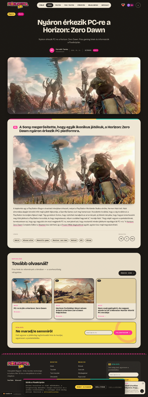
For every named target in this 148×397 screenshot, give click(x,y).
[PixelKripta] (18, 5)
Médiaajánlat (82, 373)
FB (121, 239)
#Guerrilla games (43, 240)
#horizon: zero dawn (60, 240)
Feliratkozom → (123, 332)
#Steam (88, 240)
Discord (18, 380)
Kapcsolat (105, 5)
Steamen (42, 225)
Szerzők (81, 370)
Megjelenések (93, 5)
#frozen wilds (28, 240)
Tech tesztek (69, 5)
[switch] (130, 5)
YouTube (10, 380)
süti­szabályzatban (51, 392)
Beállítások (100, 387)
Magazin (11, 14)
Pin (132, 239)
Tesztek (58, 5)
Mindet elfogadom (84, 387)
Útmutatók (81, 5)
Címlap (41, 5)
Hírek (50, 5)
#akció (17, 240)
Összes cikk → (127, 273)
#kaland (73, 240)
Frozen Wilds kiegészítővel (72, 225)
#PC (81, 240)
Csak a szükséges (115, 387)
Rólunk (80, 366)
